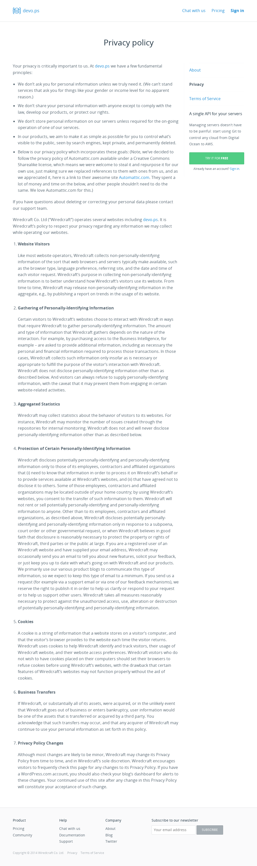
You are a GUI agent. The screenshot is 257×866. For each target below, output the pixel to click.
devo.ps (31, 11)
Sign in (237, 10)
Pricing (218, 10)
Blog (109, 835)
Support (64, 841)
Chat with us (194, 10)
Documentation (72, 835)
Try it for (216, 158)
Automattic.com (134, 177)
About (195, 70)
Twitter (111, 841)
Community (22, 835)
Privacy (196, 84)
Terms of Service (205, 98)
